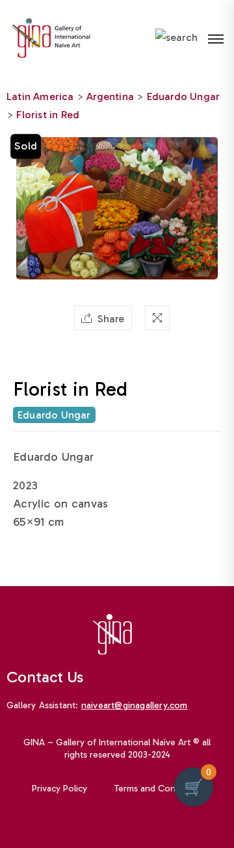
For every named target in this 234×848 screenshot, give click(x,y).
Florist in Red (47, 115)
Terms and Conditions (158, 788)
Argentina (110, 96)
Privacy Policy (59, 788)
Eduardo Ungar (183, 96)
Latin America (40, 96)
